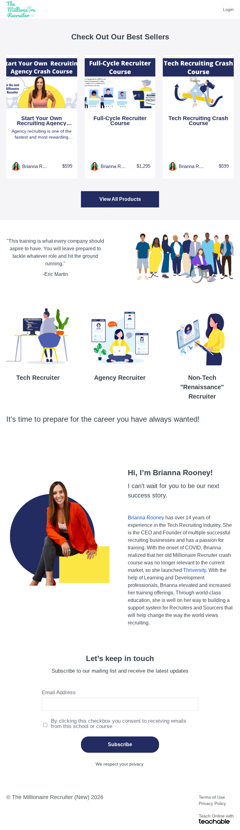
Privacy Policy (212, 803)
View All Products (120, 199)
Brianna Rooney (146, 517)
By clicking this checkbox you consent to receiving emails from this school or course (118, 723)
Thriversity (194, 570)
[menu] (226, 9)
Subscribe (120, 744)
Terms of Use (212, 797)
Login (228, 9)
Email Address (59, 692)
